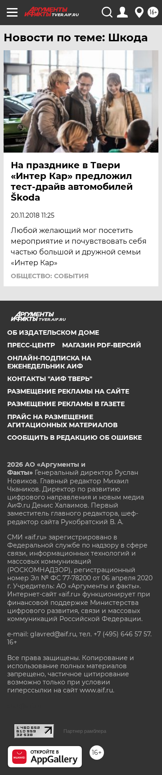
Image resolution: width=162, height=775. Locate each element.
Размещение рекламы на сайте (68, 391)
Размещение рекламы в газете (66, 404)
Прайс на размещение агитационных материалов (62, 421)
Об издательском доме (53, 332)
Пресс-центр (31, 345)
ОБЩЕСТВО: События (50, 276)
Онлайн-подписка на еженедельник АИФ (49, 362)
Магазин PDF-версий (101, 345)
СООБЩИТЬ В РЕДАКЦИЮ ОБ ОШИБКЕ (74, 437)
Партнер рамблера (84, 731)
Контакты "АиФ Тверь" (49, 379)
